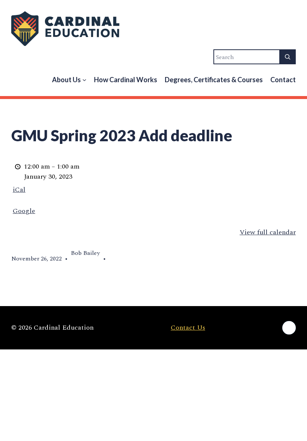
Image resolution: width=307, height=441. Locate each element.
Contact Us (188, 328)
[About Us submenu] (84, 80)
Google (24, 211)
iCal (19, 190)
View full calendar (268, 232)
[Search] (287, 57)
